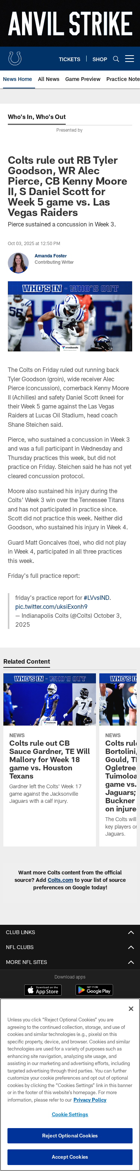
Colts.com (60, 880)
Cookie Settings (70, 1114)
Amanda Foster (51, 255)
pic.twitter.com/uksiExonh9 (51, 606)
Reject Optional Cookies (70, 1136)
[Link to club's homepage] (15, 56)
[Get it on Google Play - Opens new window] (94, 993)
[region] (70, 1084)
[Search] (116, 59)
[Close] (131, 1009)
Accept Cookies (70, 1157)
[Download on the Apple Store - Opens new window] (43, 990)
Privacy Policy (90, 1100)
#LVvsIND (96, 597)
